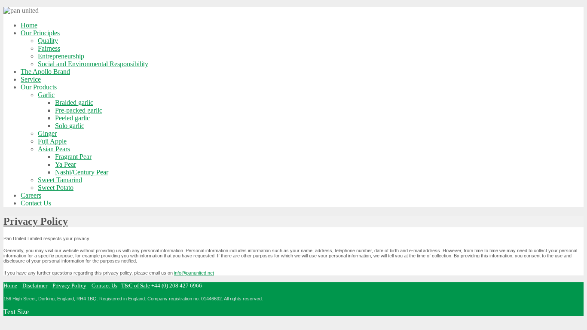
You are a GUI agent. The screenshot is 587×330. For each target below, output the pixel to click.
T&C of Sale (135, 285)
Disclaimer (34, 285)
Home (10, 285)
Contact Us (104, 285)
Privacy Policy (35, 221)
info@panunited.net (194, 272)
